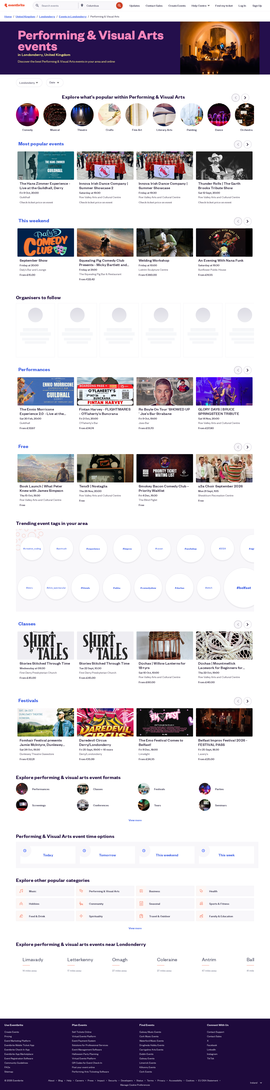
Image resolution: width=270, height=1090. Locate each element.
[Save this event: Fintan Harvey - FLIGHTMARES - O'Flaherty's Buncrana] (119, 400)
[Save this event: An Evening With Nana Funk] (238, 251)
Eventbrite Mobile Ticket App (19, 1045)
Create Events (11, 1032)
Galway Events (146, 1058)
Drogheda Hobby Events (151, 1045)
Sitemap (8, 1071)
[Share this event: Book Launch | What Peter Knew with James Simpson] (69, 477)
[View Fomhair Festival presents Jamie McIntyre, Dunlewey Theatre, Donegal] (45, 722)
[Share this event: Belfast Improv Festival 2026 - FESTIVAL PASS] (247, 731)
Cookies (190, 1080)
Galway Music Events (150, 1032)
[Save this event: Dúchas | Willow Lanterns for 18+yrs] (179, 654)
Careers (79, 1080)
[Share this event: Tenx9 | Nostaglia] (128, 477)
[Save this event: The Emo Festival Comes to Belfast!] (179, 731)
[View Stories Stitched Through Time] (45, 645)
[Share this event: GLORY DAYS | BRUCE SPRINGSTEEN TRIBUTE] (247, 400)
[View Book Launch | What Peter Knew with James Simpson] (45, 468)
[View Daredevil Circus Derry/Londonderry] (105, 722)
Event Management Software (87, 1049)
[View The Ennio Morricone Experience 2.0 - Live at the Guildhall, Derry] (45, 391)
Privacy (161, 1080)
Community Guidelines (16, 1062)
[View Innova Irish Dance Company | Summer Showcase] (164, 165)
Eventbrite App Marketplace (18, 1054)
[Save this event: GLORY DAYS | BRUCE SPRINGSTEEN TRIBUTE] (238, 400)
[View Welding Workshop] (164, 242)
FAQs (7, 1067)
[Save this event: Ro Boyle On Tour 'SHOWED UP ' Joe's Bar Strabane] (179, 400)
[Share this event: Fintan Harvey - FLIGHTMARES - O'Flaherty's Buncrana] (128, 400)
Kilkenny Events (147, 1067)
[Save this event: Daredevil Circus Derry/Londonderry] (119, 731)
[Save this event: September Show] (60, 251)
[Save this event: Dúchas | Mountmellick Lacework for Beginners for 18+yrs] (238, 654)
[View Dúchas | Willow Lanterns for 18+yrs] (164, 645)
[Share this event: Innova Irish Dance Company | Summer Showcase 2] (128, 174)
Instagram (212, 1054)
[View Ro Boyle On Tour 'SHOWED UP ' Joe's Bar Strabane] (164, 391)
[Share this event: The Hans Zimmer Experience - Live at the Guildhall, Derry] (69, 174)
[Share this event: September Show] (69, 251)
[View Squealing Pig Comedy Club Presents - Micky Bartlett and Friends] (105, 242)
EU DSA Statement (208, 1080)
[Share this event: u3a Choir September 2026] (247, 477)
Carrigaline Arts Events (151, 1049)
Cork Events (145, 1071)
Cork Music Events (149, 1036)
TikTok (210, 1058)
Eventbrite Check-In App (17, 1049)
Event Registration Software (18, 1058)
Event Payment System (84, 1040)
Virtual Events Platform (84, 1036)
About (51, 1080)
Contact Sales (214, 1036)
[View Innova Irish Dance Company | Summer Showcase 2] (105, 165)
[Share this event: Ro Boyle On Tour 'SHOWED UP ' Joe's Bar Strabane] (188, 400)
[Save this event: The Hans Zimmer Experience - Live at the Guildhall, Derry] (60, 174)
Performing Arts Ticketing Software (90, 1071)
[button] (200, 5)
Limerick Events (147, 1062)
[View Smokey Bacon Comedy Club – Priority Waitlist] (164, 468)
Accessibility (175, 1080)
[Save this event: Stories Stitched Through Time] (60, 654)
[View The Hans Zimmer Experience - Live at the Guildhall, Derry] (45, 165)
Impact (101, 1080)
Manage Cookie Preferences (135, 1085)
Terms (150, 1080)
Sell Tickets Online (81, 1032)
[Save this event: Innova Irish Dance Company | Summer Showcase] (179, 174)
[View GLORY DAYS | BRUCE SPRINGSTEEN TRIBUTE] (224, 391)
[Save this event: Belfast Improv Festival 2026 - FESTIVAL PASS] (238, 731)
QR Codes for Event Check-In (87, 1062)
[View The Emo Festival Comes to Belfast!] (164, 722)
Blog (60, 1080)
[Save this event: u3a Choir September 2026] (238, 477)
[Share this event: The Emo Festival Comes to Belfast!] (188, 731)
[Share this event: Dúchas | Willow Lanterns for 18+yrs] (188, 654)
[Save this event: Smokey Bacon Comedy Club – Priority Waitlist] (179, 477)
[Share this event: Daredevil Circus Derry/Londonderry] (128, 731)
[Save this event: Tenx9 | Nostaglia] (119, 477)
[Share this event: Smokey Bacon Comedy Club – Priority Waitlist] (188, 477)
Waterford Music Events (151, 1040)
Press (90, 1080)
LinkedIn (211, 1049)
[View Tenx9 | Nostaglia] (105, 468)
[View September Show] (45, 242)
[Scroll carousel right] (245, 98)
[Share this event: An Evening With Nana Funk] (247, 251)
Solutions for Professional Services (90, 1045)
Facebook (212, 1045)
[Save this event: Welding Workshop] (179, 251)
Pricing (8, 1036)
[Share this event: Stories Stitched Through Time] (69, 654)
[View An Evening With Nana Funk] (224, 242)
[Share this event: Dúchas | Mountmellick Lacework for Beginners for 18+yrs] (247, 654)
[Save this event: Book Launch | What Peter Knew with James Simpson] (60, 477)
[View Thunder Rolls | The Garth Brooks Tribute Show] (224, 165)
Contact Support (215, 1032)
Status (139, 1080)
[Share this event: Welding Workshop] (188, 251)
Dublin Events (146, 1054)
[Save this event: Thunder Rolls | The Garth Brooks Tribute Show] (238, 174)
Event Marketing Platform (17, 1040)
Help (69, 1080)
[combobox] (100, 5)
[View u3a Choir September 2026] (224, 468)
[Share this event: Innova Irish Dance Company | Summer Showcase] (188, 174)
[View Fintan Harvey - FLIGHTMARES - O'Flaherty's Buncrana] (105, 391)
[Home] (14, 5)
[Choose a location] (82, 5)
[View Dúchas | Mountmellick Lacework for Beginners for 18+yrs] (224, 645)
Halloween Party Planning (85, 1054)
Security (112, 1080)
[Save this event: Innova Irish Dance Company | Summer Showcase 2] (119, 174)
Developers (127, 1080)
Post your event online (83, 1067)
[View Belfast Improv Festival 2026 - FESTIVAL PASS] (224, 722)
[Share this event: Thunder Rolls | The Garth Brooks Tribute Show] (247, 174)
